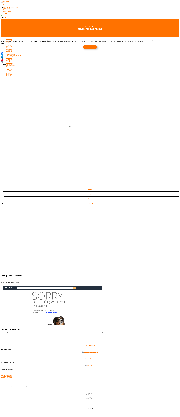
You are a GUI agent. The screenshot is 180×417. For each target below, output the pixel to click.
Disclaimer (9, 377)
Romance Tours (91, 198)
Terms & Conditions (7, 376)
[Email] (90, 62)
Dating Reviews (91, 194)
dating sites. (166, 332)
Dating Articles (91, 189)
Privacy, (3, 377)
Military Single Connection (6, 349)
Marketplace (91, 203)
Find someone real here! (90, 47)
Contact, (9, 375)
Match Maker (3, 356)
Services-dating (89, 26)
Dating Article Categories (6, 282)
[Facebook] (90, 53)
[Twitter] (90, 55)
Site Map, (4, 375)
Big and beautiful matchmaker (7, 369)
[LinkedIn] (90, 58)
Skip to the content (5, 1)
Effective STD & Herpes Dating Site (8, 362)
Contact (90, 391)
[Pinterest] (90, 60)
